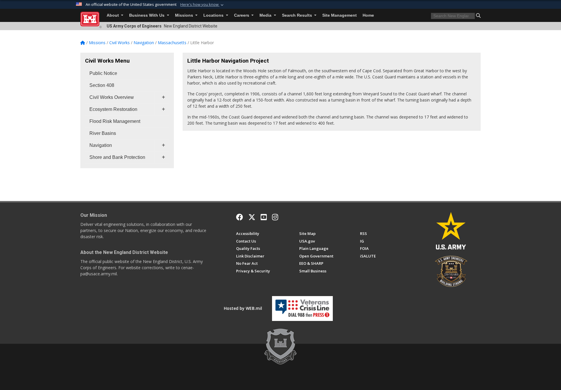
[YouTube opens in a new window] (264, 217)
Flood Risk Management (114, 121)
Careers (242, 15)
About (113, 15)
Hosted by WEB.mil (243, 308)
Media (266, 15)
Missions (184, 15)
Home (368, 15)
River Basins (102, 133)
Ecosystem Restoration (113, 109)
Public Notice (103, 73)
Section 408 (101, 85)
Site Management (339, 15)
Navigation (100, 145)
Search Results (297, 15)
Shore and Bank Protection (117, 157)
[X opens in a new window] (251, 217)
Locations (214, 15)
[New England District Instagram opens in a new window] (275, 217)
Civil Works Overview (111, 97)
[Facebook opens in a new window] (239, 217)
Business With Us (147, 15)
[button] (202, 5)
